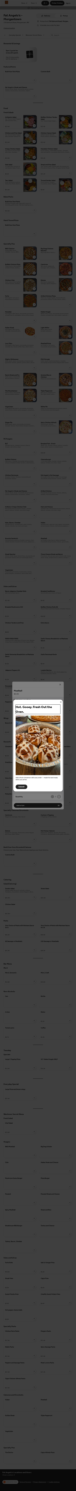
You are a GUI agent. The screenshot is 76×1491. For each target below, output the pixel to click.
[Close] (61, 702)
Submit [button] (21, 787)
